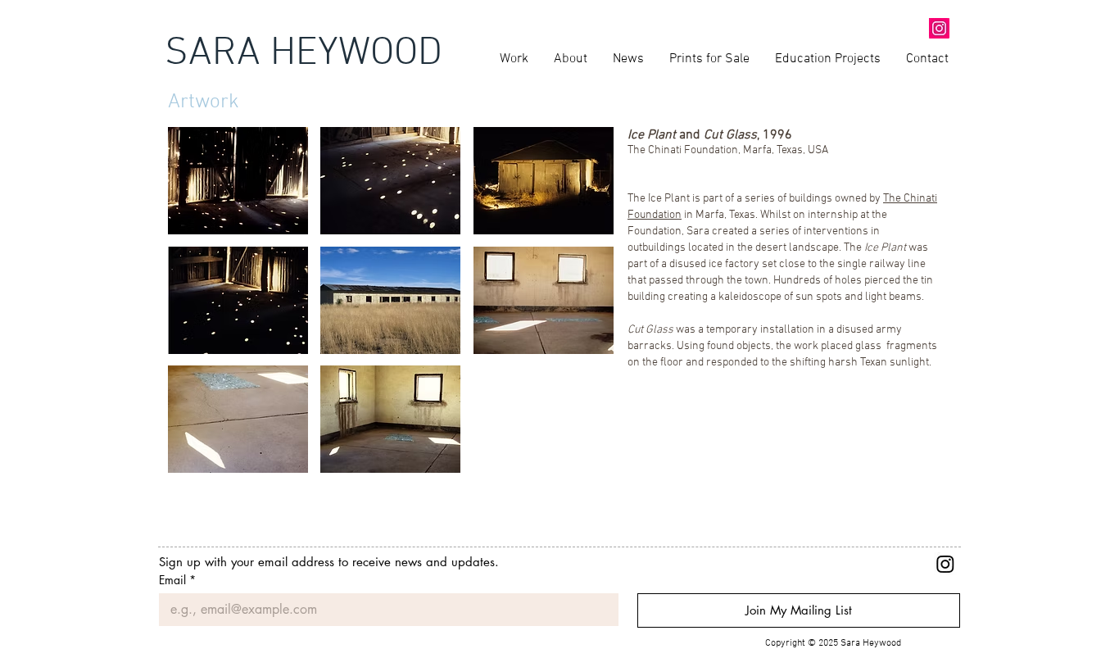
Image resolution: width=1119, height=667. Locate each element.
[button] (238, 180)
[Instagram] (945, 563)
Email (177, 580)
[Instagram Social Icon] (939, 28)
